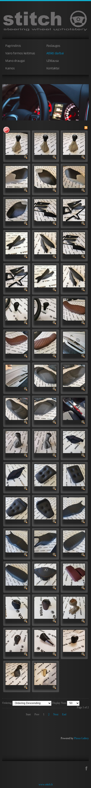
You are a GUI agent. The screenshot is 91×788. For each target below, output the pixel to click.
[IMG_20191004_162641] (45, 342)
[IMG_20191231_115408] (17, 176)
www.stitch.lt (46, 784)
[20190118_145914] (74, 574)
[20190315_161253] (74, 441)
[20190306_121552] (74, 507)
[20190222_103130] (74, 541)
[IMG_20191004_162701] (74, 309)
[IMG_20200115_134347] (45, 143)
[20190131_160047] (45, 574)
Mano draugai (15, 61)
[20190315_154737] (45, 507)
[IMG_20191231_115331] (74, 176)
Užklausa (52, 61)
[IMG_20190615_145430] (74, 375)
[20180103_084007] (17, 640)
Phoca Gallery (81, 738)
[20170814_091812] (74, 640)
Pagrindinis (13, 46)
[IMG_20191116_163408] (17, 309)
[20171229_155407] (45, 640)
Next (55, 714)
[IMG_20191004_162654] (17, 342)
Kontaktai (52, 68)
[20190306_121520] (17, 541)
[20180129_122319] (17, 607)
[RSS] (86, 127)
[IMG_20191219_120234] (17, 242)
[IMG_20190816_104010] (74, 342)
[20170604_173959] (45, 673)
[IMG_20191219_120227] (45, 242)
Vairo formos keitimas (20, 53)
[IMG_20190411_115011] (45, 441)
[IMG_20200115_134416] (17, 143)
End (64, 714)
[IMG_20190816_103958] (17, 375)
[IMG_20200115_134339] (74, 143)
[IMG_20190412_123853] (74, 408)
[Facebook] (86, 767)
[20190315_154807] (74, 474)
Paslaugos (53, 46)
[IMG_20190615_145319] (17, 408)
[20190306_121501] (45, 541)
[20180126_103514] (74, 607)
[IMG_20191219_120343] (45, 209)
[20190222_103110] (17, 574)
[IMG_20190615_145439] (45, 375)
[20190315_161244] (17, 474)
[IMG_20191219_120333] (74, 209)
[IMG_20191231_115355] (45, 176)
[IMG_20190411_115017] (17, 441)
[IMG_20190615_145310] (45, 408)
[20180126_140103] (45, 607)
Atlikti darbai (55, 53)
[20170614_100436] (17, 673)
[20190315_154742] (17, 507)
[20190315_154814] (45, 474)
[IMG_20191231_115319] (17, 209)
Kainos (10, 68)
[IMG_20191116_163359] (45, 309)
